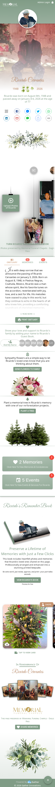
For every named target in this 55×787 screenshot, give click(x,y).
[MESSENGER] (28, 111)
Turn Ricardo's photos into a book (27, 244)
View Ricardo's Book (27, 580)
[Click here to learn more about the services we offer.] (27, 711)
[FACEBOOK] (17, 111)
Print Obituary (29, 319)
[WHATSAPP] (49, 111)
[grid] (27, 210)
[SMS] (28, 118)
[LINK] (49, 118)
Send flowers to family (27, 369)
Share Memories (29, 727)
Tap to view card (27, 653)
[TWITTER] (38, 111)
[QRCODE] (6, 111)
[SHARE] (38, 118)
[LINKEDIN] (6, 118)
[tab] (12, 261)
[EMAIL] (17, 118)
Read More (28, 314)
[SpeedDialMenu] (48, 780)
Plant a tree (27, 411)
